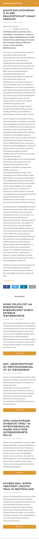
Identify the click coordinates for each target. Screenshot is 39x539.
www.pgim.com (8, 280)
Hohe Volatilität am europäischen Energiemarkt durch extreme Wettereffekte (18, 310)
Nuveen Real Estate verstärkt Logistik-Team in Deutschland (18, 486)
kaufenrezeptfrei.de (12, 3)
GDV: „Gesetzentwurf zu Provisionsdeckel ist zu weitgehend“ (18, 367)
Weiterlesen (19, 353)
